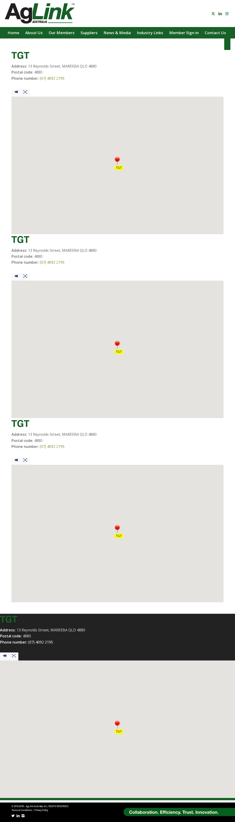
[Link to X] (213, 13)
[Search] (227, 44)
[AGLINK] (40, 13)
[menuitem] (13, 32)
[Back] (16, 92)
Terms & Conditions (21, 810)
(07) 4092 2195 (52, 78)
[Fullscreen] (25, 92)
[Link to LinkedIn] (220, 13)
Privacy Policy (41, 810)
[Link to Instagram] (227, 13)
